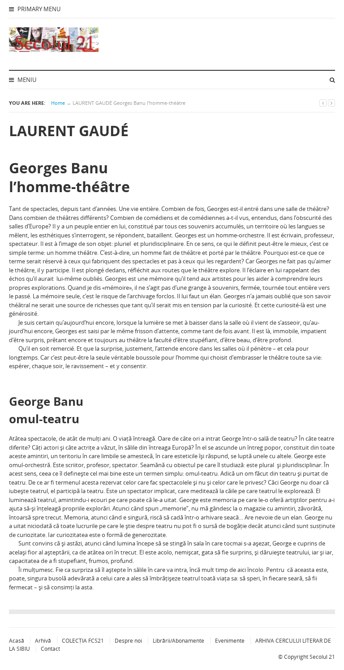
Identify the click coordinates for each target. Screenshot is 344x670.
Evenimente (230, 640)
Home (58, 102)
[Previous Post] (323, 102)
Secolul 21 (322, 657)
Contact (50, 649)
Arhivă (43, 640)
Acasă (16, 640)
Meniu (26, 80)
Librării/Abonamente (178, 640)
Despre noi (128, 640)
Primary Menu (38, 9)
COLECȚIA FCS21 (83, 640)
